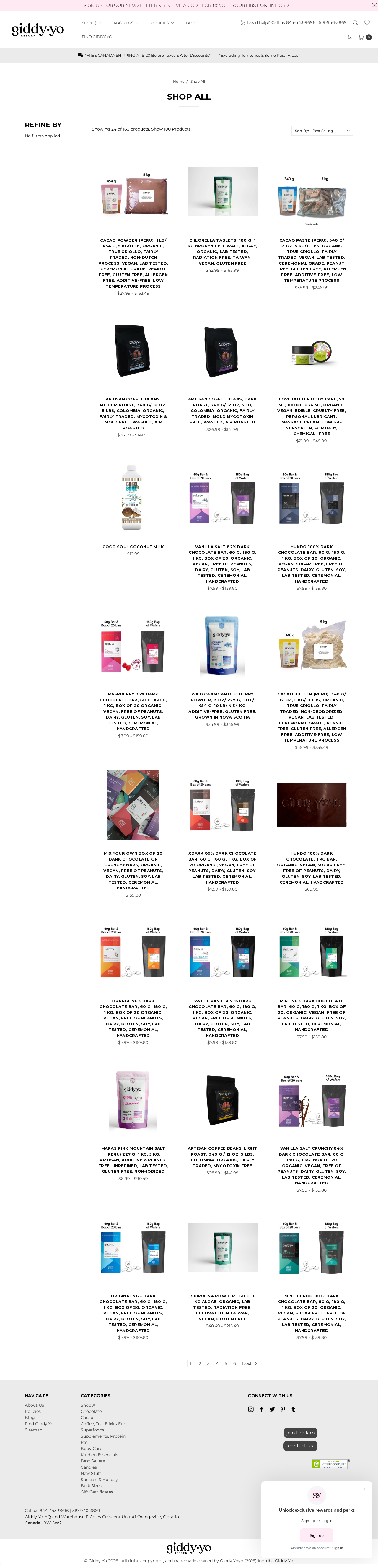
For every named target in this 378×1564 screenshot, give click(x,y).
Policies (160, 22)
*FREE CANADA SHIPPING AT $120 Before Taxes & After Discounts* (147, 55)
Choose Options (133, 218)
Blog (192, 22)
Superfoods (92, 1430)
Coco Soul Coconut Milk (133, 546)
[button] (300, 1444)
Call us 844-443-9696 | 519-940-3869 (62, 1510)
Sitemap (33, 1430)
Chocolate (91, 1411)
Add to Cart (133, 525)
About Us (123, 22)
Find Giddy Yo (97, 36)
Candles (89, 1467)
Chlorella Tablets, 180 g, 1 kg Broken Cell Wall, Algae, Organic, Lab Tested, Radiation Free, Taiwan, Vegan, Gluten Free (222, 251)
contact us (300, 1446)
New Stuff (91, 1473)
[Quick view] (159, 166)
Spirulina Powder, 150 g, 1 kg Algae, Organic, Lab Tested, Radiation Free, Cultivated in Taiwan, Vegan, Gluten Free (222, 1307)
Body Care (91, 1448)
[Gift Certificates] (338, 37)
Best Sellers (93, 1461)
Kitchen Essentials (99, 1454)
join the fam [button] (300, 1433)
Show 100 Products (171, 129)
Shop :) (89, 22)
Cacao (87, 1417)
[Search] (355, 22)
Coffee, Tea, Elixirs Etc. (103, 1423)
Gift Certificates (97, 1492)
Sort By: (302, 130)
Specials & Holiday (99, 1479)
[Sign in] (349, 37)
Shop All (89, 1405)
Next (247, 1363)
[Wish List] (366, 22)
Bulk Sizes (91, 1485)
